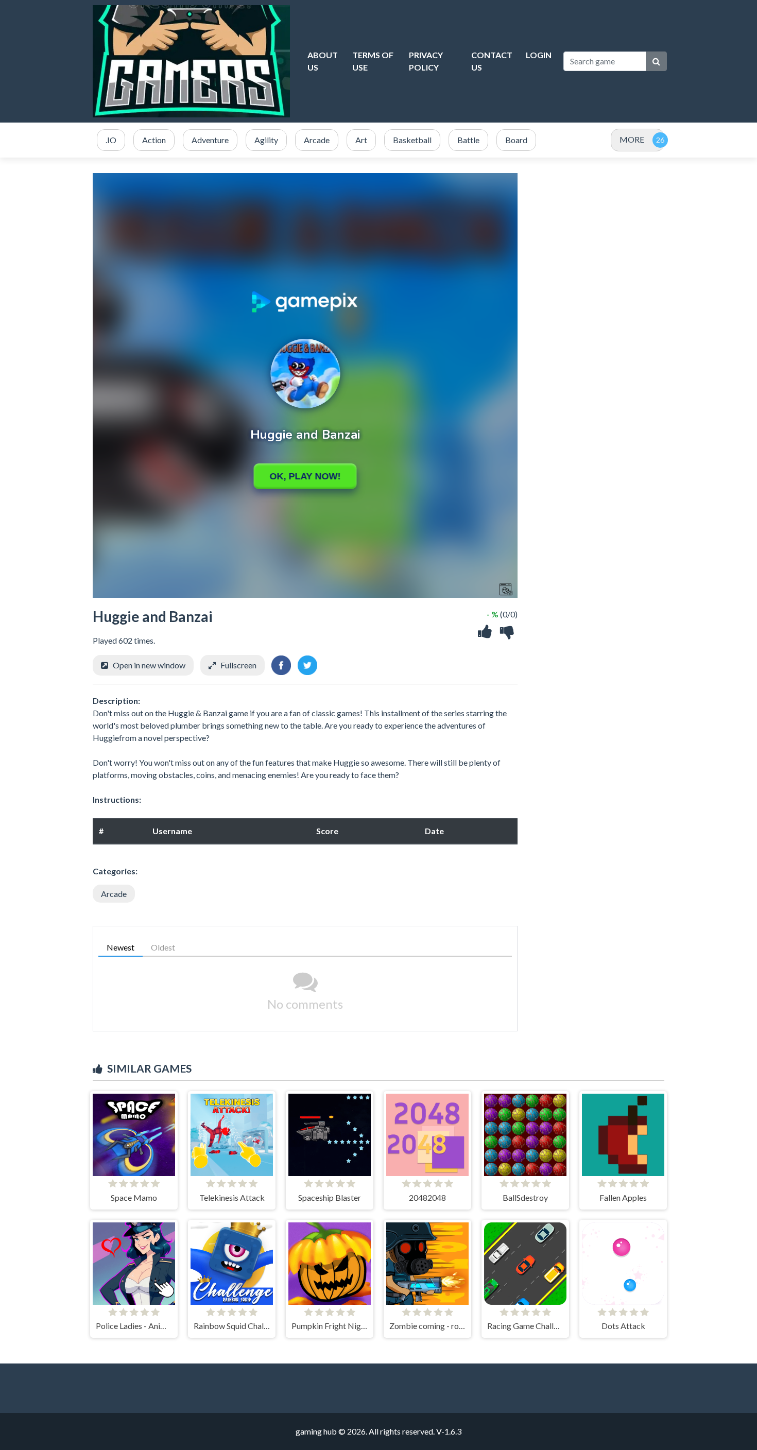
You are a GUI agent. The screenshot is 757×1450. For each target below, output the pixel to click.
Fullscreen (238, 665)
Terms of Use (372, 61)
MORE (632, 139)
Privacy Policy (426, 61)
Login (539, 55)
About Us (322, 61)
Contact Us (491, 61)
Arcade (114, 894)
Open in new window (149, 665)
